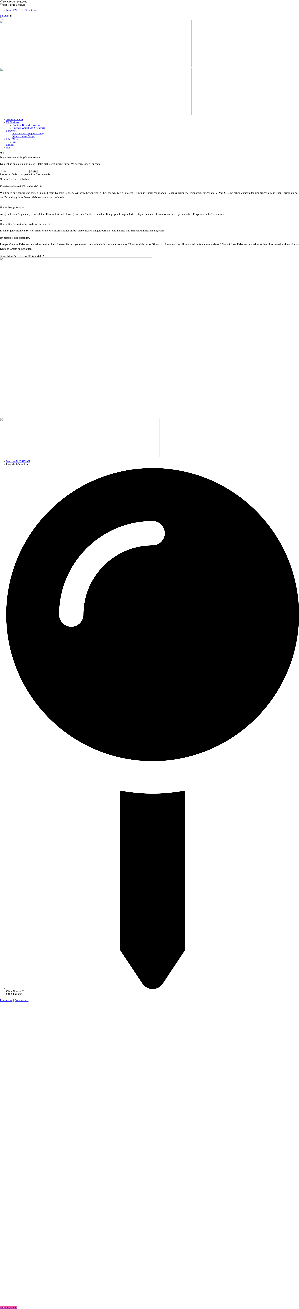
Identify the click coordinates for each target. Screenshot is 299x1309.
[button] (22, 256)
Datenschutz (21, 1000)
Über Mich (11, 139)
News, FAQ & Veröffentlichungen (23, 10)
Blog (8, 147)
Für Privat (11, 130)
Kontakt (10, 144)
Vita (14, 142)
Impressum (6, 1000)
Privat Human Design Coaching (28, 133)
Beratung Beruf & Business (26, 125)
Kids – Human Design (23, 136)
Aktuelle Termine (14, 119)
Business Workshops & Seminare (28, 128)
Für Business (12, 122)
